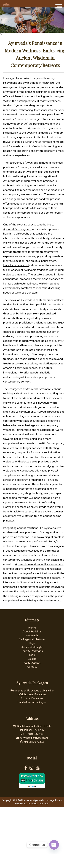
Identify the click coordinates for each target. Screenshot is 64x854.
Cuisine (32, 659)
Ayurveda (32, 635)
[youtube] (38, 768)
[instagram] (33, 768)
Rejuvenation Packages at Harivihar (32, 691)
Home (32, 628)
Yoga (32, 643)
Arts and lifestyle (32, 647)
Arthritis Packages (32, 698)
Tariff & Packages (32, 651)
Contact (32, 667)
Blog (32, 655)
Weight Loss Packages (32, 694)
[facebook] (27, 768)
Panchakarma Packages (32, 702)
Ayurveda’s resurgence (17, 229)
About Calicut (32, 663)
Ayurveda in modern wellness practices (39, 564)
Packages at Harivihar (32, 639)
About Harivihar (32, 631)
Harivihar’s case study (16, 265)
